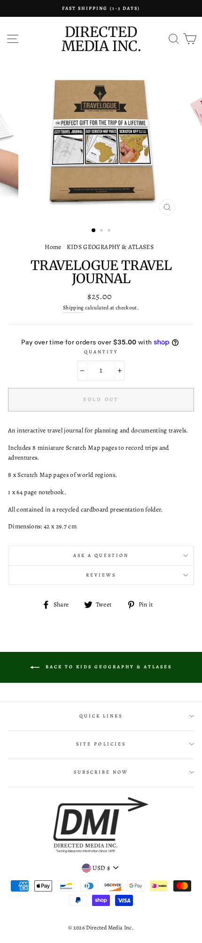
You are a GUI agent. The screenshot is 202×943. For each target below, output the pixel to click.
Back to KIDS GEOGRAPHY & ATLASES (107, 667)
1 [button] (94, 230)
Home (53, 246)
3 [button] (110, 231)
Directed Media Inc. (101, 39)
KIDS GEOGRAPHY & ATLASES (110, 246)
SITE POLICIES (101, 744)
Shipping (73, 307)
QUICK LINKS (101, 716)
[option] (101, 8)
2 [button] (102, 231)
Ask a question (101, 555)
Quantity (101, 352)
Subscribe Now (101, 772)
